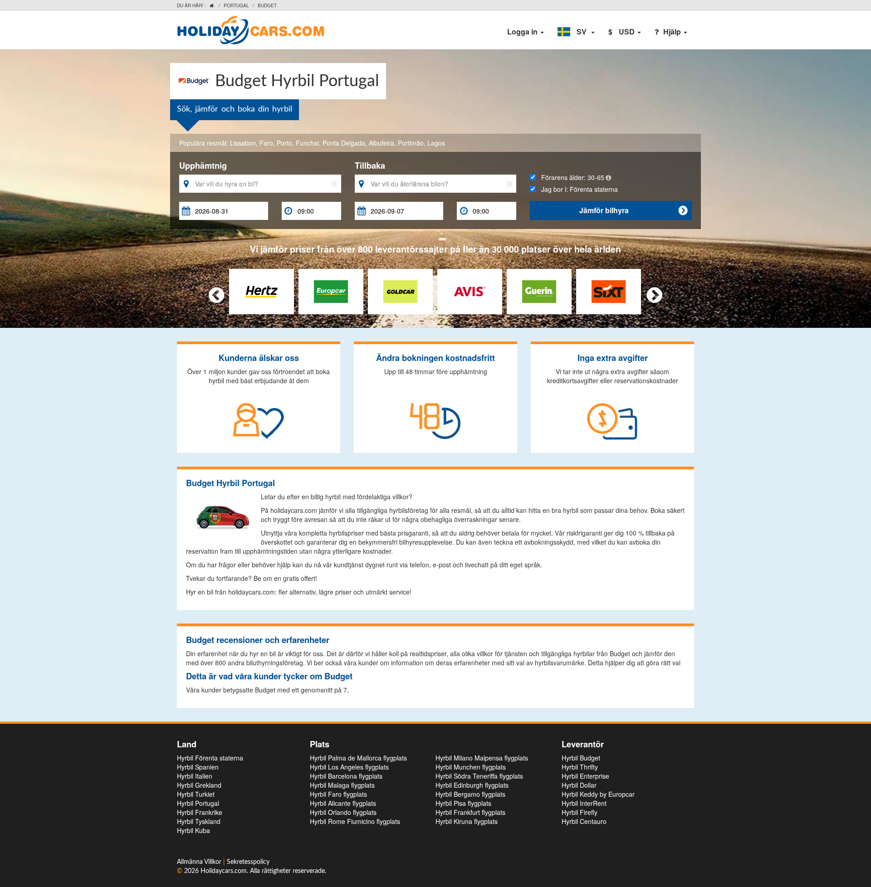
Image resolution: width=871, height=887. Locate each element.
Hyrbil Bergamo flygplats (470, 794)
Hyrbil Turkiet (196, 794)
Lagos (436, 142)
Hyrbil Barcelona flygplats (346, 775)
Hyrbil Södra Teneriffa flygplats (479, 775)
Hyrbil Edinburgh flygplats (472, 785)
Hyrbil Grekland (199, 785)
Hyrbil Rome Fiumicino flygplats (355, 821)
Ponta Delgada (344, 142)
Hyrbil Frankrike (199, 812)
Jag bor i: (577, 189)
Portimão (411, 142)
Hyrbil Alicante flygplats (343, 803)
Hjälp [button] (673, 31)
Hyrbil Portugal (198, 803)
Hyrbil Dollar (579, 785)
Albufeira (381, 142)
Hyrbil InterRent (584, 803)
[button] (576, 31)
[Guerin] (539, 290)
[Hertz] (262, 290)
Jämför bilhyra (633, 210)
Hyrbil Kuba (193, 830)
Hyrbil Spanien (198, 766)
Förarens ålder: (570, 177)
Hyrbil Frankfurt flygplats (470, 812)
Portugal (236, 5)
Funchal (307, 142)
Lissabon (243, 142)
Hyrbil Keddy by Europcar (598, 794)
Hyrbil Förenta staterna (210, 757)
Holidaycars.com (224, 871)
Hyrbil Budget (581, 757)
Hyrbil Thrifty (580, 766)
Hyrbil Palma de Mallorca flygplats (358, 757)
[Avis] (470, 290)
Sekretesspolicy (248, 862)
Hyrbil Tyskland (198, 821)
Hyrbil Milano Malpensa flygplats (482, 757)
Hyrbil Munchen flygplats (471, 766)
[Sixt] (609, 290)
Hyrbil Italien (194, 775)
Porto (284, 142)
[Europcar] (331, 290)
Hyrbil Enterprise (585, 775)
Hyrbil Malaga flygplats (342, 785)
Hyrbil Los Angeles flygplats (349, 766)
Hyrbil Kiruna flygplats (467, 821)
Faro (266, 142)
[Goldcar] (400, 290)
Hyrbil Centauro (584, 821)
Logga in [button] (523, 31)
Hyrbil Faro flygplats (338, 794)
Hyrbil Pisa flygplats (463, 803)
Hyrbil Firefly (579, 812)
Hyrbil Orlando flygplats (343, 812)
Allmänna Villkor (200, 862)
